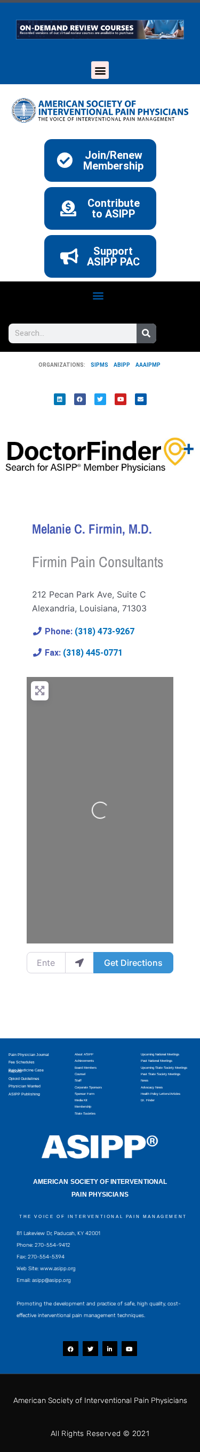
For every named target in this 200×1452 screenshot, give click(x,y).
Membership (83, 1106)
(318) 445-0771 (93, 653)
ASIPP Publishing (24, 1094)
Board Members (86, 1067)
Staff (78, 1080)
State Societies (85, 1113)
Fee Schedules (22, 1062)
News (144, 1080)
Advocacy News (152, 1087)
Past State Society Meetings (160, 1074)
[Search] (146, 333)
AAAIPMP (148, 365)
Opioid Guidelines (24, 1078)
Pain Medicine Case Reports (26, 1070)
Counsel (80, 1074)
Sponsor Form (84, 1093)
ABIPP (122, 365)
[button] (100, 70)
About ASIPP (84, 1054)
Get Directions (133, 962)
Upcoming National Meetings (160, 1054)
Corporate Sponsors (88, 1087)
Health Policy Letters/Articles (160, 1093)
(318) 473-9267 (104, 631)
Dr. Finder (148, 1100)
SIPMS (96, 365)
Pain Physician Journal (29, 1054)
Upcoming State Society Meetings (164, 1067)
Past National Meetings (156, 1060)
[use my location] (79, 962)
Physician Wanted (25, 1086)
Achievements (84, 1060)
